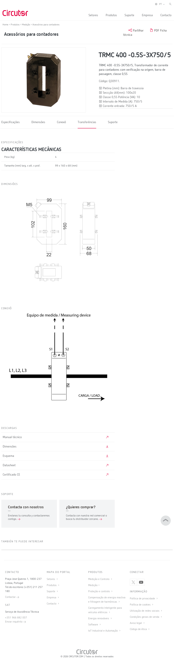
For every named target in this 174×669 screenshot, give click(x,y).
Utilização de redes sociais (145, 611)
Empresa (147, 15)
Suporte (129, 15)
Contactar (10, 597)
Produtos (111, 15)
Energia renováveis (99, 618)
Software (93, 624)
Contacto (165, 15)
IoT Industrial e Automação (103, 630)
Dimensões (38, 122)
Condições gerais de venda (145, 617)
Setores (93, 15)
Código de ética (138, 629)
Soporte (51, 591)
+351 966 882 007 (16, 617)
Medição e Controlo (99, 579)
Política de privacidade (143, 598)
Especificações (10, 122)
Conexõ (61, 122)
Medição (93, 585)
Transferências (87, 122)
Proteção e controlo (99, 591)
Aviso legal (136, 623)
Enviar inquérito (14, 621)
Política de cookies (140, 604)
